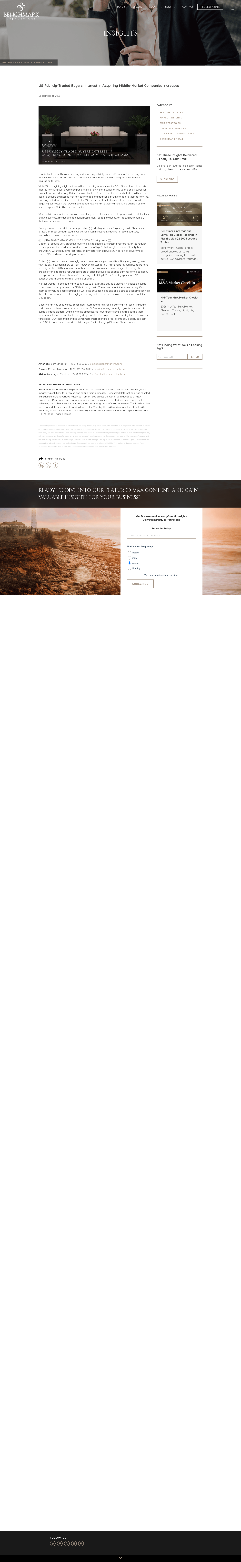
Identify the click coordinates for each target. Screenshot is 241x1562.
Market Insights (171, 117)
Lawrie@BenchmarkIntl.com (109, 369)
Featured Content (172, 112)
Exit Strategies (170, 123)
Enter (195, 356)
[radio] (162, 552)
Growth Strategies (173, 128)
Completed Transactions (177, 133)
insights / (9, 62)
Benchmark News (171, 139)
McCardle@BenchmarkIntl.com (109, 374)
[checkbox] (161, 559)
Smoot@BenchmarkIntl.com (106, 363)
